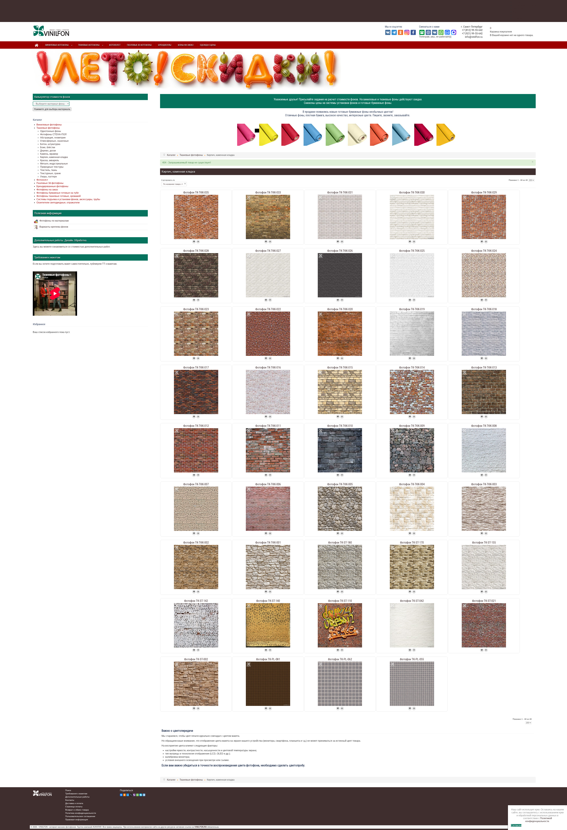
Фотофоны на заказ (47, 189)
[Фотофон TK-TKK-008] (484, 450)
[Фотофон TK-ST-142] (196, 625)
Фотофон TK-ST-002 (196, 659)
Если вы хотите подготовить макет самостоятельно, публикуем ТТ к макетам (75, 264)
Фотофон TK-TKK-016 (268, 367)
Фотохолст (42, 180)
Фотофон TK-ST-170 (412, 542)
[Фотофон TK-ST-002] (196, 683)
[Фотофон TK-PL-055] (412, 683)
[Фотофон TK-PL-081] (268, 683)
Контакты (69, 800)
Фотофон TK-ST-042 (412, 601)
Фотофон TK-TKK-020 (340, 309)
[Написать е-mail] (428, 32)
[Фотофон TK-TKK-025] (412, 275)
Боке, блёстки (47, 147)
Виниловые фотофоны (49, 124)
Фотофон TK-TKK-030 (412, 192)
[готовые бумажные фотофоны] (348, 134)
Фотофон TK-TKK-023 (196, 309)
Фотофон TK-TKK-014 (412, 367)
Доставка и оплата (74, 803)
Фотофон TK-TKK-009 (412, 426)
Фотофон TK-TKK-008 (484, 426)
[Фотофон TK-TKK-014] (412, 392)
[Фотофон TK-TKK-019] (412, 333)
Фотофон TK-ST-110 (340, 601)
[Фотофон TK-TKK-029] (484, 216)
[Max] (454, 32)
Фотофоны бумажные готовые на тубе (57, 193)
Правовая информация (76, 819)
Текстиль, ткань (48, 170)
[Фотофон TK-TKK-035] (196, 216)
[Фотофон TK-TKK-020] (340, 333)
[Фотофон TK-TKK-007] (196, 508)
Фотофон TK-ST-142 (196, 601)
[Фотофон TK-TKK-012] (196, 450)
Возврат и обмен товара (77, 810)
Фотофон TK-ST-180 (340, 542)
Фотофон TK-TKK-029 (484, 192)
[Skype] (140, 795)
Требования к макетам (76, 793)
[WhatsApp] (441, 32)
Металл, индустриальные (54, 163)
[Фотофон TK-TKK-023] (196, 333)
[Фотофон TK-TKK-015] (340, 392)
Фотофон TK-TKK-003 (484, 484)
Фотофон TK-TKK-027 (268, 251)
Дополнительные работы (77, 797)
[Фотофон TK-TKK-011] (268, 450)
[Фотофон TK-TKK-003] (484, 508)
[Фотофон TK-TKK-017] (196, 392)
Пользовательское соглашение (80, 816)
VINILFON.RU (200, 827)
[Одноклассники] (400, 32)
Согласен (516, 825)
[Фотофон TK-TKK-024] (484, 275)
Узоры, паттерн (48, 176)
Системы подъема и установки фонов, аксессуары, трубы (68, 199)
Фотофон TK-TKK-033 (268, 192)
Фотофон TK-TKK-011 (268, 426)
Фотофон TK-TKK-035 (196, 192)
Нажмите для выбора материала (52, 109)
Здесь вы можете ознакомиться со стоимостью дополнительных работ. (71, 246)
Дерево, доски (48, 150)
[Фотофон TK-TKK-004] (412, 508)
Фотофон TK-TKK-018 (484, 309)
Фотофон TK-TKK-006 (268, 484)
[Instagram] (407, 32)
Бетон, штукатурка (50, 144)
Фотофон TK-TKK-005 (340, 484)
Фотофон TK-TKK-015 (340, 367)
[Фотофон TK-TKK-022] (268, 333)
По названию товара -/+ (173, 184)
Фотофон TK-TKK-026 (340, 251)
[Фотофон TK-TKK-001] (268, 567)
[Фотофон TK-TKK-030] (412, 216)
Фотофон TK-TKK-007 (196, 484)
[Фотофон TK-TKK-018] (484, 333)
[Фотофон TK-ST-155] (484, 567)
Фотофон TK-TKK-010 (340, 426)
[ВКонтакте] (435, 32)
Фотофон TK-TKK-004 (412, 484)
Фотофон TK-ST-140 (268, 601)
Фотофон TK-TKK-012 (196, 426)
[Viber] (134, 795)
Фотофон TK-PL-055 (412, 659)
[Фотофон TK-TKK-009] (412, 450)
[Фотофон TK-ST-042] (412, 625)
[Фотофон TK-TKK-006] (268, 508)
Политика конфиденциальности (80, 813)
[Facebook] (413, 32)
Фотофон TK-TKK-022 (268, 309)
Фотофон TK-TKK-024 (484, 251)
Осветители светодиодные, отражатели (58, 202)
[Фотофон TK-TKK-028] (196, 275)
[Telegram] (394, 32)
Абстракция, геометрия (53, 137)
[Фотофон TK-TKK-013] (484, 392)
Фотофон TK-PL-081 (268, 659)
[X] (131, 795)
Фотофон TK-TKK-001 (268, 542)
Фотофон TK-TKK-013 (484, 367)
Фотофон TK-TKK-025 (412, 251)
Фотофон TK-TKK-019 (412, 309)
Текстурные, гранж (50, 173)
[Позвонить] (422, 32)
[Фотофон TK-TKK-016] (268, 392)
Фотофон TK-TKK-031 (340, 192)
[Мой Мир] (127, 795)
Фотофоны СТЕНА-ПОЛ (53, 134)
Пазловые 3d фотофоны (49, 183)
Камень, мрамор (49, 154)
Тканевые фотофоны (48, 128)
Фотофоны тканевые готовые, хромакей (58, 196)
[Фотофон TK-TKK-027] (268, 275)
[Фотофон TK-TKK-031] (340, 216)
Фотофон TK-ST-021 (484, 601)
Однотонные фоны (50, 131)
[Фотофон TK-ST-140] (268, 625)
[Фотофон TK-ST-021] (484, 625)
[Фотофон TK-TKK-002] (196, 567)
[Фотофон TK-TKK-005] (340, 508)
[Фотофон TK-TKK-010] (340, 450)
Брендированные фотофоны (52, 186)
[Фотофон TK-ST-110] (340, 625)
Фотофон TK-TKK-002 (196, 542)
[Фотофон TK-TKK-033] (268, 216)
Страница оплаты (73, 806)
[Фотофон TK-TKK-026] (340, 275)
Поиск (68, 790)
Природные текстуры (51, 167)
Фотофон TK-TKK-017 (196, 367)
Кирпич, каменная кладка (54, 157)
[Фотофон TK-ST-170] (412, 567)
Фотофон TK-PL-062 (340, 659)
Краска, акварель (49, 160)
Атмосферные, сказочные (54, 141)
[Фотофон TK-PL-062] (340, 683)
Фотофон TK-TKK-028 (196, 251)
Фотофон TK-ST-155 (484, 542)
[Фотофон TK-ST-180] (340, 567)
